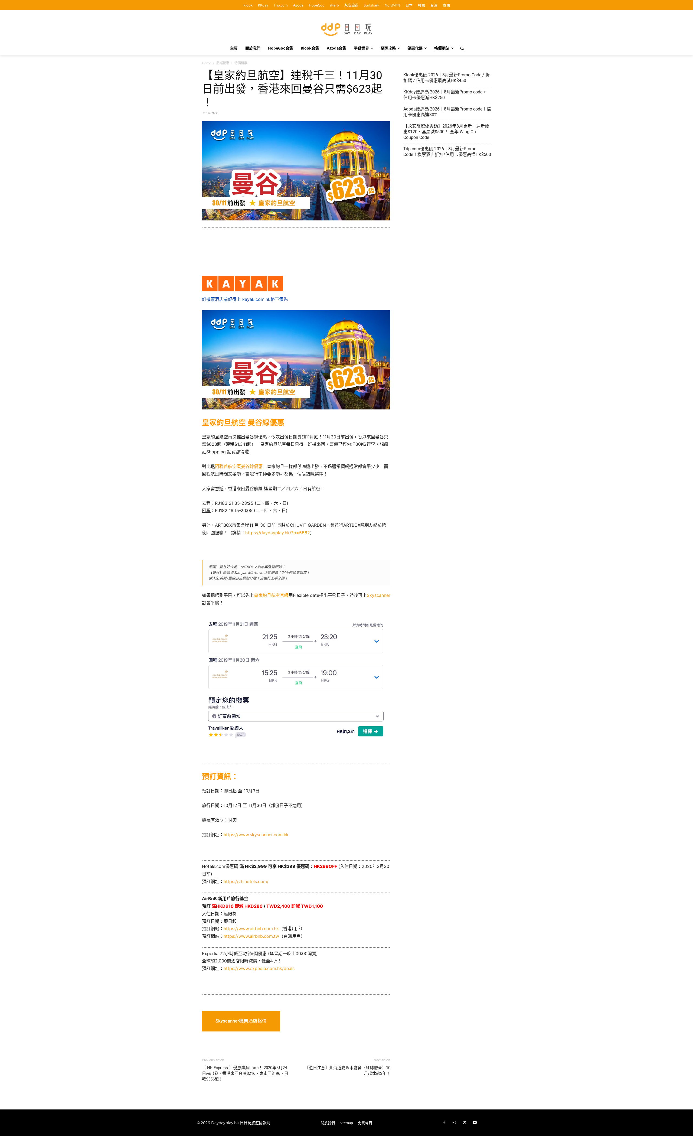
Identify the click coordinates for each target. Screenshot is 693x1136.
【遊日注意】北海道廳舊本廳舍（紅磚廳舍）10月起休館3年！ (347, 1070)
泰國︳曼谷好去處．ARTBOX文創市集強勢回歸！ (247, 566)
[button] (462, 48)
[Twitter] (464, 1123)
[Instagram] (454, 1123)
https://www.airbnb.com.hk (251, 928)
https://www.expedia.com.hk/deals (259, 968)
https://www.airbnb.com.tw (251, 936)
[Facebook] (444, 1123)
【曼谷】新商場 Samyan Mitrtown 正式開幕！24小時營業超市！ (259, 572)
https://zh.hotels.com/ (246, 881)
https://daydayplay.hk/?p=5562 (277, 532)
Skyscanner (378, 595)
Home (206, 63)
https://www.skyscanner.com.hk (256, 834)
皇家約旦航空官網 (271, 595)
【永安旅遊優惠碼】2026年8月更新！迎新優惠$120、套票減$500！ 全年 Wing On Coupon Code (446, 131)
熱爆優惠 (222, 63)
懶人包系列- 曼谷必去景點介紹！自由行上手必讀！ (248, 578)
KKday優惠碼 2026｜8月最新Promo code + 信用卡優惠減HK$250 (444, 94)
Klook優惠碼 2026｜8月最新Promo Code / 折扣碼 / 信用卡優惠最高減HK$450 (446, 77)
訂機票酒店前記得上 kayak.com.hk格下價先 (245, 299)
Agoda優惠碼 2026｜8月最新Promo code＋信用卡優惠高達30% (447, 111)
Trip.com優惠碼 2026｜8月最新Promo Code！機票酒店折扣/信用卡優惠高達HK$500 (447, 151)
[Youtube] (475, 1123)
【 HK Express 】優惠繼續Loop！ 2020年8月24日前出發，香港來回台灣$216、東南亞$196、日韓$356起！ (245, 1073)
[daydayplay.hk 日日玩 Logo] (346, 28)
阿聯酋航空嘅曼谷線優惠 (239, 466)
